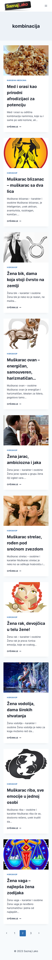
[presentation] (26, 60)
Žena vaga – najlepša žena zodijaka (20, 886)
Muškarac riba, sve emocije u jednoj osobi (25, 796)
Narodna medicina (16, 80)
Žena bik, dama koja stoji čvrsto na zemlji (25, 279)
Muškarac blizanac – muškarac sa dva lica (25, 185)
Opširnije (14, 127)
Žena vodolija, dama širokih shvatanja (20, 709)
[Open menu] (46, 5)
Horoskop (12, 173)
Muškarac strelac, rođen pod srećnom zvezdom (25, 542)
